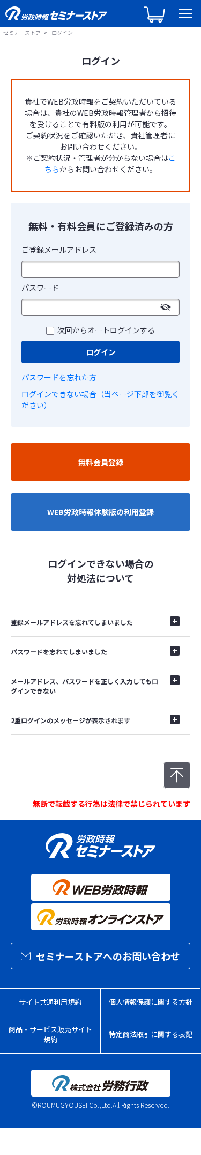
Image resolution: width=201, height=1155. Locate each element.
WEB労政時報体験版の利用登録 (100, 511)
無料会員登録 (100, 462)
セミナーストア (22, 32)
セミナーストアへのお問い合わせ (108, 956)
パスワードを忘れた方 (58, 377)
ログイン (101, 352)
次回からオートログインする (106, 330)
